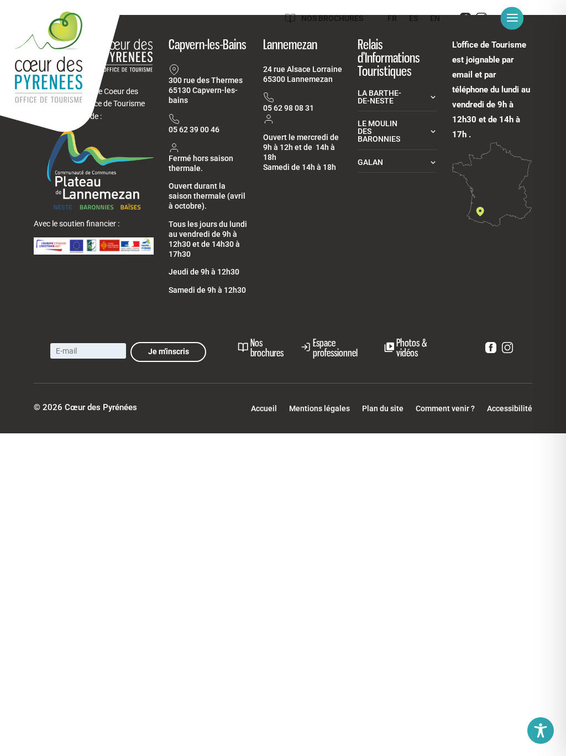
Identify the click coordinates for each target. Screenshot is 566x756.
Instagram (481, 20)
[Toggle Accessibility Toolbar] (540, 730)
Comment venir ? (445, 409)
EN (435, 18)
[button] (527, 18)
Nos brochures (332, 18)
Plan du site (382, 409)
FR (392, 18)
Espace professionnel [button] (335, 348)
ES (413, 18)
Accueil (264, 409)
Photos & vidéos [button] (411, 348)
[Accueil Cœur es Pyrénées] (62, 69)
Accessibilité (509, 409)
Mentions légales (319, 409)
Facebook (465, 20)
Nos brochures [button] (267, 348)
